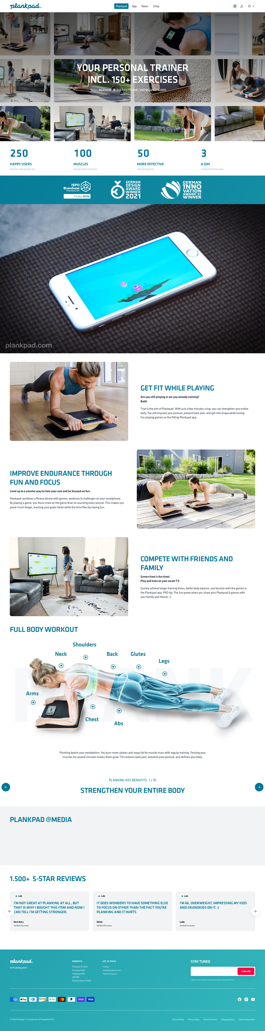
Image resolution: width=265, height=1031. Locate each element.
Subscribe (246, 971)
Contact (106, 966)
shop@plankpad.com (112, 970)
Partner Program (110, 973)
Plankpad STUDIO (80, 966)
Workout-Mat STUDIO (81, 980)
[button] (235, 6)
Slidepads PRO (78, 973)
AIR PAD (75, 977)
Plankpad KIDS (78, 970)
